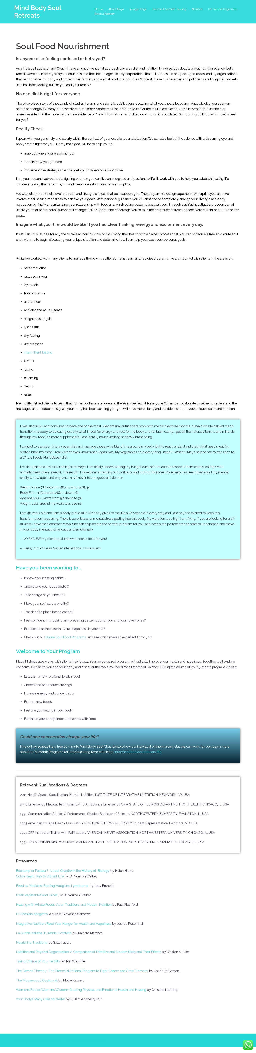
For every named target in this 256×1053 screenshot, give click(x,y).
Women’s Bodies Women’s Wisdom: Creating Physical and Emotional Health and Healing (81, 990)
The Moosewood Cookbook (37, 980)
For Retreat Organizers (222, 9)
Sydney (80, 1040)
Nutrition (197, 9)
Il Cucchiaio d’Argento (32, 914)
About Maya (116, 9)
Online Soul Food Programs (65, 637)
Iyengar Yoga (137, 9)
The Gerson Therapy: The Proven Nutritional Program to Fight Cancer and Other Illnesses (82, 971)
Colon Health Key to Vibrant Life (40, 876)
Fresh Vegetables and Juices (37, 895)
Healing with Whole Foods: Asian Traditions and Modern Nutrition (64, 904)
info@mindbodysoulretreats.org (138, 752)
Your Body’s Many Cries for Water (40, 999)
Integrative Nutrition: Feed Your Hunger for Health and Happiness (63, 924)
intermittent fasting (38, 352)
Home (99, 9)
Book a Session (105, 13)
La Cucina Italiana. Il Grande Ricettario (44, 933)
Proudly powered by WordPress (37, 1040)
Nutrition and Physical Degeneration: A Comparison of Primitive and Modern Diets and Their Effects (88, 952)
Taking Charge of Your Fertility (38, 961)
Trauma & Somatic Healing (169, 9)
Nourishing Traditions (31, 942)
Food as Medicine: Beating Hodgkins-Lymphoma (52, 886)
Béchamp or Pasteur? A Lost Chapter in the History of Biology (62, 871)
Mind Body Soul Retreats (37, 11)
